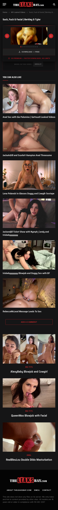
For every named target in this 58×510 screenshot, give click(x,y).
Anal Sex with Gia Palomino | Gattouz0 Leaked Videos (29, 117)
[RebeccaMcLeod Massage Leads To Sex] (29, 293)
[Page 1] (20, 46)
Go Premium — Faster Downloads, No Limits (30, 58)
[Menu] (4, 4)
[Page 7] (33, 46)
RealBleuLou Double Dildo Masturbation (29, 459)
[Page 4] (27, 46)
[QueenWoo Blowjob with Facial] (29, 393)
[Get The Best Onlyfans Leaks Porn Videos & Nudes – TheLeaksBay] (29, 4)
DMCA (37, 490)
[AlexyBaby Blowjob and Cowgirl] (29, 348)
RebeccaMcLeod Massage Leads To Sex (22, 311)
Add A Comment (29, 322)
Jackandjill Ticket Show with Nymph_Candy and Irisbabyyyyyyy (26, 233)
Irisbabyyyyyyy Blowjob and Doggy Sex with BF (26, 273)
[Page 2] (22, 46)
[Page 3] (24, 46)
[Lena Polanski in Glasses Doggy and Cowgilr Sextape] (29, 175)
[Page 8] (35, 46)
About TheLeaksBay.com (19, 490)
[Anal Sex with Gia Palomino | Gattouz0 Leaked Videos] (29, 98)
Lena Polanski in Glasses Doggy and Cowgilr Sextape (28, 193)
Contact (46, 490)
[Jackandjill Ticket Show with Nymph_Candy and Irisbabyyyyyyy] (29, 213)
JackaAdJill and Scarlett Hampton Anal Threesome (27, 155)
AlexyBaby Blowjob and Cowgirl (29, 371)
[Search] (53, 4)
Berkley (38, 64)
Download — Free (31, 52)
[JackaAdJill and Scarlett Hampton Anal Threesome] (29, 137)
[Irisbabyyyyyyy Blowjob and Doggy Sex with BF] (29, 254)
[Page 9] (37, 46)
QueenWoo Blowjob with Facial (29, 415)
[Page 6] (31, 46)
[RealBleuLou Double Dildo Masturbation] (29, 437)
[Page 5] (29, 46)
